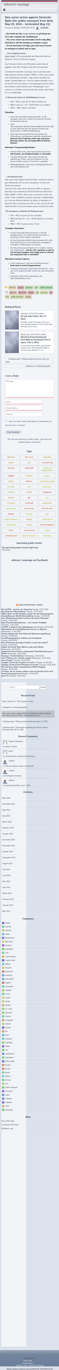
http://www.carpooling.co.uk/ (31, 276)
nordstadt (29, 503)
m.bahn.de (31, 119)
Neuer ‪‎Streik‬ (10, 56)
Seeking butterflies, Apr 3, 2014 (17, 785)
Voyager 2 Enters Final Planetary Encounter (19, 665)
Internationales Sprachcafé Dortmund (20, 756)
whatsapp (47, 536)
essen (47, 476)
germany (47, 487)
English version (19, 53)
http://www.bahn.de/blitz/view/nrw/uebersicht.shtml (30, 126)
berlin (7, 934)
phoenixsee (29, 508)
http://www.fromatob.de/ (37, 157)
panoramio (11, 508)
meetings (11, 503)
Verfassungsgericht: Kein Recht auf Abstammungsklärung (25, 634)
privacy (29, 514)
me (47, 497)
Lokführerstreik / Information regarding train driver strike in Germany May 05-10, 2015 (25, 728)
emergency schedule (18, 211)
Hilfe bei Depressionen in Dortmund (19, 766)
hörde (29, 492)
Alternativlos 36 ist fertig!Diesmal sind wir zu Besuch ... (25, 629)
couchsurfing (47, 462)
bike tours (29, 457)
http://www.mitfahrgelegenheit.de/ (39, 164)
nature (7, 1046)
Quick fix (5, 676)
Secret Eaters (7, 660)
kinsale (8, 1028)
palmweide (47, 503)
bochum (8, 945)
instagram (47, 492)
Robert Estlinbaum (16, 741)
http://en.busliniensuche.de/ (37, 263)
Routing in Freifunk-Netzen (12, 656)
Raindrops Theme (22, 1365)
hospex (11, 492)
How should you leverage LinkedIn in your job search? (24, 643)
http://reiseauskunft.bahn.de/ (26, 134)
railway (29, 519)
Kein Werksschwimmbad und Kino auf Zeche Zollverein (25, 618)
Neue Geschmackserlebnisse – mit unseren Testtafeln (24, 623)
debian (7, 964)
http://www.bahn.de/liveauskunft (27, 117)
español (29, 476)
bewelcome (9, 938)
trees (11, 530)
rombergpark (47, 519)
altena (7, 923)
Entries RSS (28, 1361)
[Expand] (4, 10)
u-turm (47, 530)
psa (47, 514)
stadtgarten (11, 525)
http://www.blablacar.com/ (20, 278)
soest (7, 1095)
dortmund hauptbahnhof (47, 469)
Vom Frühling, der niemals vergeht (16, 658)
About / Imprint (11, 746)
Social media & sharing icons (18, 1369)
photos (11, 514)
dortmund (29, 468)
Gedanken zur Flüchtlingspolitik (14, 707)
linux (7, 1035)
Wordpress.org (7, 1128)
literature (8, 1039)
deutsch (11, 468)
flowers (29, 481)
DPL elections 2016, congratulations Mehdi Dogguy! (23, 667)
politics (8, 1076)
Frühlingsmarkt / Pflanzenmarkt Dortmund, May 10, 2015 (24, 721)
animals (8, 930)
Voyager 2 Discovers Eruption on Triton (18, 662)
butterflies (47, 457)
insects (8, 1016)
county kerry (10, 960)
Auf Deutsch (12, 177)
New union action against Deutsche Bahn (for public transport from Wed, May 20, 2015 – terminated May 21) (26, 714)
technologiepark (47, 525)
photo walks (10, 1061)
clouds (11, 462)
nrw (6, 1050)
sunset (29, 525)
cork (29, 462)
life (29, 497)
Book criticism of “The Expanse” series (17, 701)
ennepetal (9, 986)
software (8, 1099)
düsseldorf (9, 979)
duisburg (8, 975)
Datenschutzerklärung (36, 1365)
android (8, 927)
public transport (11, 519)
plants (7, 1072)
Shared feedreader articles (31, 604)
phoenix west (47, 508)
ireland (11, 497)
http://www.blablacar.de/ (19, 167)
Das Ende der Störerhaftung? (13, 612)
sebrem (41, 313)
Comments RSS (27, 1363)
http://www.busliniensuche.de (38, 152)
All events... (7, 550)
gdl (29, 487)
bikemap (11, 457)
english (11, 476)
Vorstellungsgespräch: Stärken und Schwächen (21, 638)
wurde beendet (29, 34)
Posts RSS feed (7, 1121)
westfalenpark (11, 536)
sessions (8, 1091)
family (11, 481)
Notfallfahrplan (32, 97)
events (8, 998)
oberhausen (9, 1054)
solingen (8, 1102)
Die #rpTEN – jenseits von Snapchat (16, 609)
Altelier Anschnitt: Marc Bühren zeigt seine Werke (22, 647)
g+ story (11, 487)
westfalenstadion (29, 536)
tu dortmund (29, 530)
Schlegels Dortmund (13, 776)
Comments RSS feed (9, 1125)
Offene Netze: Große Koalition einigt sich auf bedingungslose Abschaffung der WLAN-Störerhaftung (27, 615)
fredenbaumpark (47, 481)
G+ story (8, 1009)
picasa (7, 1069)
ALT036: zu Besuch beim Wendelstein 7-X (19, 627)
